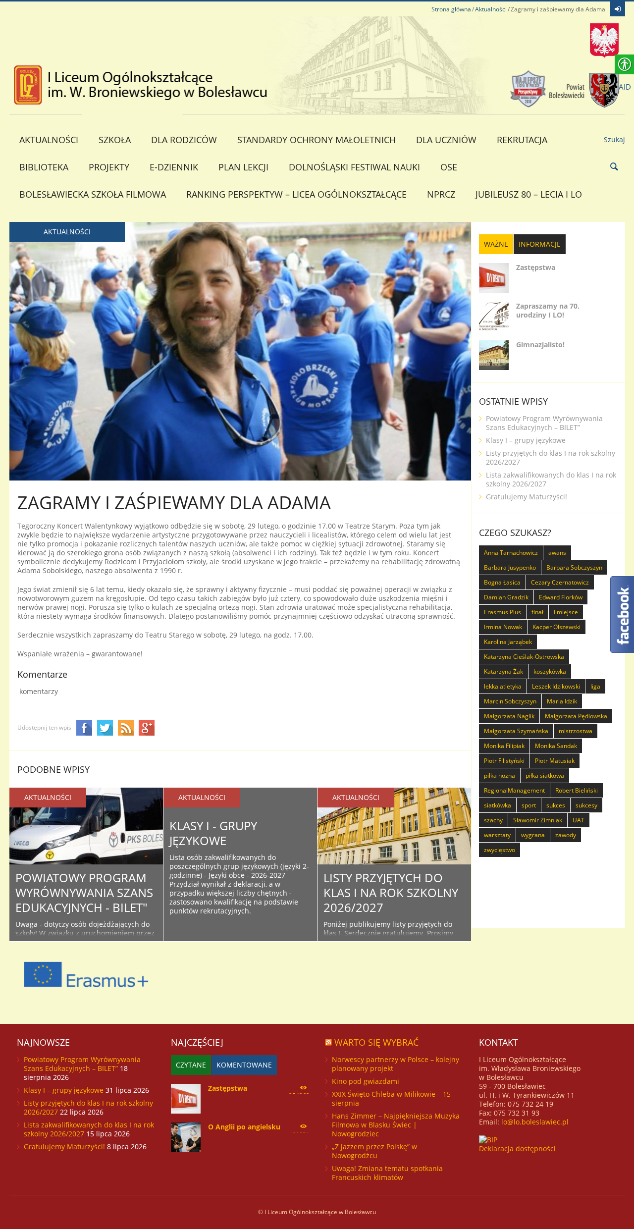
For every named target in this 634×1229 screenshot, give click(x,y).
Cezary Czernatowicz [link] (560, 582)
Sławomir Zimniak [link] (537, 820)
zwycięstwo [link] (499, 850)
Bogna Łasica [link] (502, 582)
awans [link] (557, 552)
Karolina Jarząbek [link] (508, 642)
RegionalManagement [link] (514, 790)
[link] (617, 8)
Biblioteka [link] (43, 167)
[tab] (496, 244)
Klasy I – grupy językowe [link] (526, 440)
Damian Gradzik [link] (506, 597)
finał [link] (537, 612)
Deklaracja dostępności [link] (517, 1148)
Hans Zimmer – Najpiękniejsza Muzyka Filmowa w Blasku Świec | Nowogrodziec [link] (396, 1124)
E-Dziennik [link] (174, 167)
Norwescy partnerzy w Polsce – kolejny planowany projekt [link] (395, 1064)
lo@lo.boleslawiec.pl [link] (535, 1121)
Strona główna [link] (451, 9)
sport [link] (529, 805)
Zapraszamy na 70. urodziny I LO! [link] (548, 310)
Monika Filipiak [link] (504, 746)
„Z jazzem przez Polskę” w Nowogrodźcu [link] (374, 1151)
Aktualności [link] (491, 9)
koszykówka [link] (549, 671)
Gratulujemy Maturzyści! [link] (526, 496)
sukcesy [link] (586, 805)
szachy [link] (493, 820)
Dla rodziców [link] (184, 140)
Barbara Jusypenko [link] (510, 567)
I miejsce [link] (566, 612)
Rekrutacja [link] (522, 140)
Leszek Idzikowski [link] (556, 686)
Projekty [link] (109, 167)
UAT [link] (578, 820)
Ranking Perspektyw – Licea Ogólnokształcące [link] (296, 194)
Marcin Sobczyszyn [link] (510, 701)
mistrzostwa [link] (575, 731)
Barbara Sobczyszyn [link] (574, 567)
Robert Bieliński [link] (576, 790)
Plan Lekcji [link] (243, 167)
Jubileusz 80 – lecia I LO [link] (529, 194)
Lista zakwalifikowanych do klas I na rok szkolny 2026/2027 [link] (551, 479)
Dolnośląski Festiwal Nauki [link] (354, 167)
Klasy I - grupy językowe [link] (213, 833)
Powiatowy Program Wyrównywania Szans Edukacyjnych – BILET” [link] (544, 423)
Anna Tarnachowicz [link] (511, 552)
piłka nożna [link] (499, 775)
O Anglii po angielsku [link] (244, 1126)
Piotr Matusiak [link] (555, 760)
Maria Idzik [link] (562, 701)
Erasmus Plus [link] (502, 612)
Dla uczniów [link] (446, 140)
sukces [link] (555, 805)
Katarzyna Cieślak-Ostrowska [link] (524, 656)
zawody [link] (565, 835)
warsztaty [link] (497, 835)
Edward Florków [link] (560, 597)
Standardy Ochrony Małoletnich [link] (316, 140)
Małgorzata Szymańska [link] (516, 731)
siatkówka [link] (497, 805)
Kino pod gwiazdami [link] (365, 1081)
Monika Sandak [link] (556, 746)
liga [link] (595, 686)
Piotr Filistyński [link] (504, 760)
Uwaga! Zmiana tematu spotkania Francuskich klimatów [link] (387, 1173)
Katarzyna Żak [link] (503, 671)
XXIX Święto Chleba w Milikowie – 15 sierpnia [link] (391, 1098)
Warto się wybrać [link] (376, 1042)
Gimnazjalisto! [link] (540, 344)
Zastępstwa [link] (535, 267)
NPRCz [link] (441, 194)
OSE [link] (448, 167)
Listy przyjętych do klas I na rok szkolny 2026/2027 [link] (390, 892)
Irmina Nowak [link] (503, 627)
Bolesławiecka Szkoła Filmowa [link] (92, 194)
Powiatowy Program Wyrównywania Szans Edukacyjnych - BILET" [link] (84, 892)
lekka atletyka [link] (503, 686)
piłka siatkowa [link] (545, 775)
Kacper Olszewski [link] (556, 627)
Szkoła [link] (115, 140)
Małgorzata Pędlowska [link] (576, 716)
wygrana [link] (533, 835)
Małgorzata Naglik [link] (509, 716)
